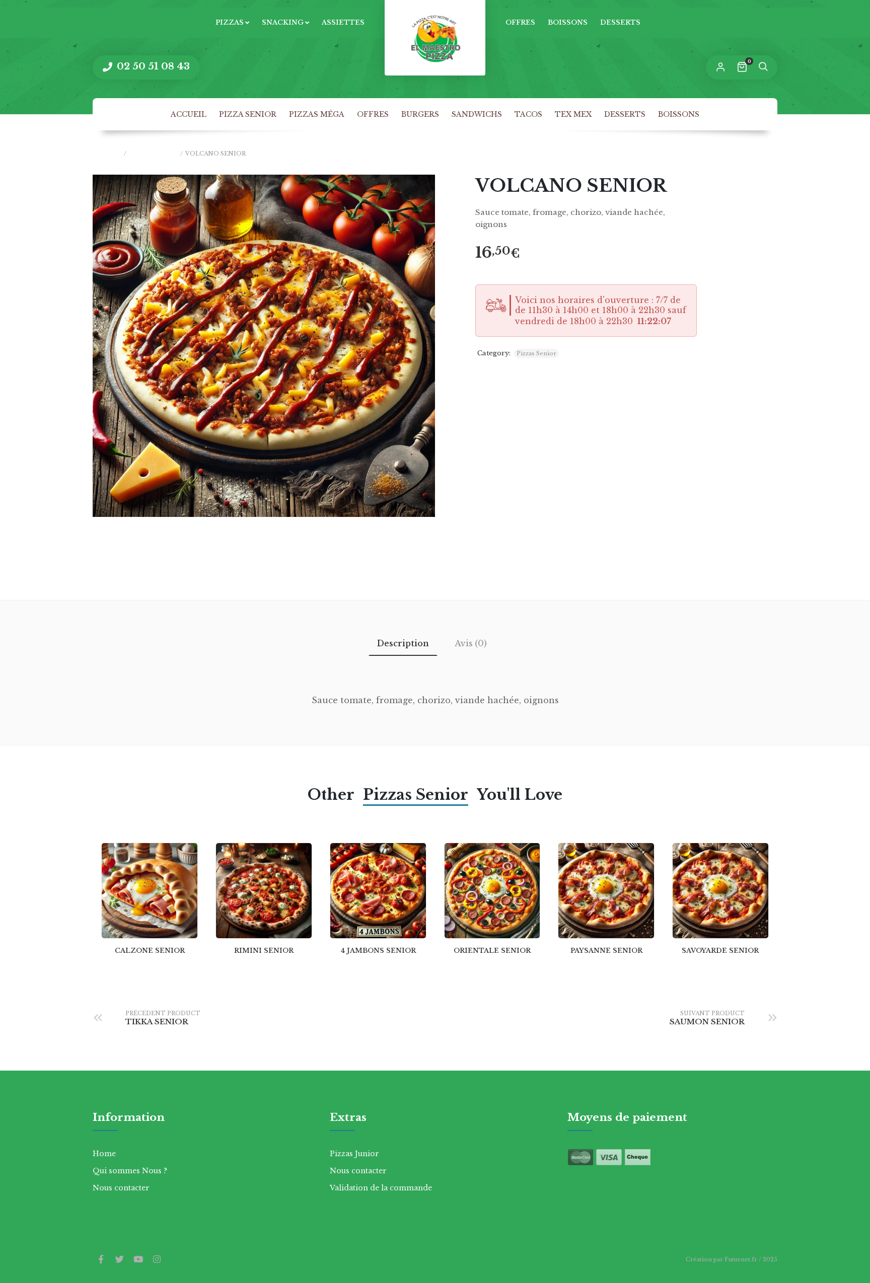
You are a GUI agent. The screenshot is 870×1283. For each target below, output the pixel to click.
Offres (520, 22)
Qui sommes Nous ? (130, 1170)
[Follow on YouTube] (138, 1260)
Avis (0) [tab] (471, 643)
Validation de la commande (381, 1187)
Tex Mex (573, 114)
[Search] (763, 67)
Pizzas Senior (153, 153)
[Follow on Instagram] (157, 1260)
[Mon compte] (720, 67)
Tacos (528, 114)
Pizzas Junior (354, 1153)
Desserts (620, 22)
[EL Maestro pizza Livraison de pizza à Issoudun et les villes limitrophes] (435, 37)
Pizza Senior (247, 114)
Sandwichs (477, 114)
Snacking (283, 22)
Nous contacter (121, 1187)
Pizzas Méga (316, 114)
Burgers (420, 114)
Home (104, 1153)
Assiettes (343, 22)
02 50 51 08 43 (152, 66)
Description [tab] (403, 643)
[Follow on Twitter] (119, 1260)
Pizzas (229, 22)
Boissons (568, 22)
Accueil (188, 114)
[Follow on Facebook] (101, 1260)
